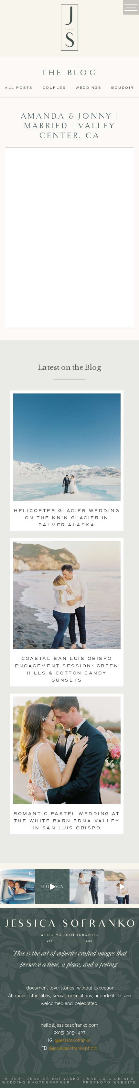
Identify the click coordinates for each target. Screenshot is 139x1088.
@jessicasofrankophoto (73, 1048)
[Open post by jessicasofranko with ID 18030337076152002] (17, 886)
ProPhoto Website (110, 1082)
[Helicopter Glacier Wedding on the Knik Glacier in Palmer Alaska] (66, 447)
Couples (54, 88)
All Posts (19, 88)
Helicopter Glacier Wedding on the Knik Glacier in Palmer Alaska (67, 518)
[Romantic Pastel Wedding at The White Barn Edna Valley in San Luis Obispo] (66, 750)
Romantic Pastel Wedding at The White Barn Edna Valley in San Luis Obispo (67, 821)
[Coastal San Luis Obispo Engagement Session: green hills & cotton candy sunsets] (66, 595)
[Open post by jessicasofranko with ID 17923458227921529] (52, 886)
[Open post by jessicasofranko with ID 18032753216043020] (87, 886)
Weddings (88, 88)
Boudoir (122, 88)
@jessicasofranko (73, 1040)
